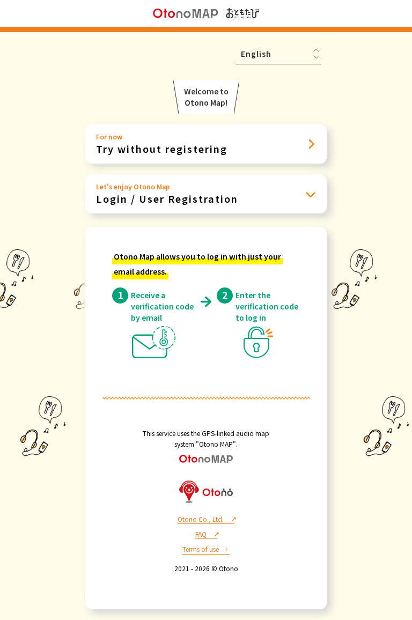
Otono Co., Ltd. (201, 518)
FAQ (201, 533)
